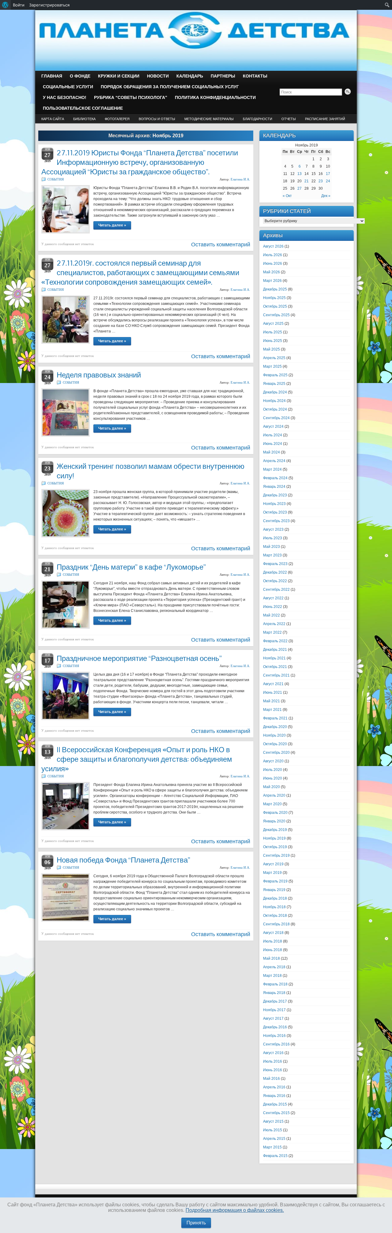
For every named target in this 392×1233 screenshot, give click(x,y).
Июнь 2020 (272, 778)
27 (299, 188)
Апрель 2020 (274, 795)
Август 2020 (273, 761)
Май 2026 (271, 272)
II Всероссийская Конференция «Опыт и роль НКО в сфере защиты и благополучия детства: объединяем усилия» (136, 759)
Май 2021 (271, 701)
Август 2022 (273, 598)
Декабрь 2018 (275, 898)
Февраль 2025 (275, 375)
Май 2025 (271, 349)
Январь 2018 (274, 993)
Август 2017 (273, 1018)
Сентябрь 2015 (276, 1113)
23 (320, 181)
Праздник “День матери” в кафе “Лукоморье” (131, 567)
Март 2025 (272, 366)
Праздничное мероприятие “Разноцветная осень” (139, 658)
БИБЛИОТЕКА (84, 119)
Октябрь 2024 (275, 409)
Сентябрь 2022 (276, 589)
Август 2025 (273, 323)
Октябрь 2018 (275, 915)
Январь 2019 (274, 890)
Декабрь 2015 (275, 1104)
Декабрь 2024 (275, 392)
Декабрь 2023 (275, 495)
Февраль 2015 (275, 1156)
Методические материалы (209, 119)
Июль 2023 (272, 538)
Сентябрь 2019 (276, 855)
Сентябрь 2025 (276, 315)
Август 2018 (273, 933)
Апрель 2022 (274, 624)
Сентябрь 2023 (276, 521)
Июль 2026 (272, 255)
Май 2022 (271, 615)
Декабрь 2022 (275, 572)
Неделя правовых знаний (99, 375)
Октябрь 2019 (275, 847)
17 (328, 174)
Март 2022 (272, 632)
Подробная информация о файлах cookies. (235, 1210)
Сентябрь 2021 (276, 675)
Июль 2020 (272, 770)
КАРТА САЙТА (52, 119)
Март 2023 (272, 555)
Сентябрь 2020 (276, 752)
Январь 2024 (274, 486)
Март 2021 (272, 710)
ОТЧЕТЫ (288, 119)
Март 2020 (272, 804)
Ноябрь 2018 (274, 907)
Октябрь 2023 (275, 512)
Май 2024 (271, 452)
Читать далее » (112, 225)
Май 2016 (271, 1078)
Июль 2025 (272, 332)
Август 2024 (273, 426)
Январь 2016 (274, 1096)
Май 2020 (271, 787)
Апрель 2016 (274, 1087)
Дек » (325, 196)
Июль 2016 (272, 1061)
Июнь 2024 (272, 444)
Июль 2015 (272, 1130)
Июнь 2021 (272, 692)
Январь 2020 (274, 821)
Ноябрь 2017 (274, 1010)
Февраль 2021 (275, 718)
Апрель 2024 (274, 461)
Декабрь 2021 (275, 649)
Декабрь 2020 (275, 727)
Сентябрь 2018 (276, 924)
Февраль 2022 (275, 641)
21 (306, 181)
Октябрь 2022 (275, 581)
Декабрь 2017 (275, 1001)
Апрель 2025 (274, 358)
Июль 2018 (272, 941)
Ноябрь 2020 (274, 735)
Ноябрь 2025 (274, 298)
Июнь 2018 (272, 950)
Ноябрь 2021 (274, 658)
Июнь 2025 (272, 341)
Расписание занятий (325, 119)
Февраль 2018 (275, 984)
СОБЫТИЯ (55, 179)
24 (328, 181)
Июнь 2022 (272, 607)
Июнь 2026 (272, 263)
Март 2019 (272, 873)
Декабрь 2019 (275, 830)
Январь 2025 (274, 383)
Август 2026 (273, 246)
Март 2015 (272, 1147)
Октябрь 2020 (275, 744)
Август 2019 (273, 864)
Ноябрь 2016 (274, 1036)
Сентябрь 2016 (276, 1044)
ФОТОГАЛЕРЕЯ (117, 119)
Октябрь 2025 (275, 306)
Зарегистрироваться (49, 4)
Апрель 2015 (274, 1138)
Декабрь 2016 (275, 1027)
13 (299, 174)
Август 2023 (273, 529)
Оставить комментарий (220, 244)
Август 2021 (273, 684)
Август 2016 (273, 1053)
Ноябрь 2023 (274, 504)
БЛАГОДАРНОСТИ (257, 119)
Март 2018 (272, 975)
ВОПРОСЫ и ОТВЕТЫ (157, 119)
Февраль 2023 (275, 564)
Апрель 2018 (274, 967)
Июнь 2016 (272, 1070)
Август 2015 (273, 1121)
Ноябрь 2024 (274, 401)
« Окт (287, 196)
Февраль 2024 (275, 478)
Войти (18, 4)
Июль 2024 (272, 435)
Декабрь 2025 (275, 289)
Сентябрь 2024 (276, 418)
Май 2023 (271, 546)
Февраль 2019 (275, 881)
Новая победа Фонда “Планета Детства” (123, 860)
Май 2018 (271, 958)
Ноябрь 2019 (274, 838)
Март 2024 (272, 469)
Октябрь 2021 (275, 667)
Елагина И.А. (240, 179)
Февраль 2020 (275, 812)
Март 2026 (272, 281)
